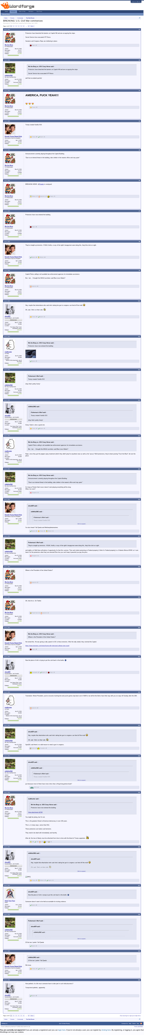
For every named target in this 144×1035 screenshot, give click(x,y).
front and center (17, 82)
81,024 (20, 81)
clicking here (106, 1030)
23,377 (20, 50)
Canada (20, 52)
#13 (139, 400)
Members (31, 11)
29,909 (20, 357)
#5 (139, 150)
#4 (139, 121)
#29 (139, 951)
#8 (139, 241)
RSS (141, 1023)
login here (62, 1030)
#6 (139, 180)
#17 (139, 536)
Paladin (41, 184)
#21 (139, 656)
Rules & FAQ (22, 11)
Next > (32, 26)
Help (130, 1023)
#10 (139, 301)
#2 (139, 60)
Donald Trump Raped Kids (13, 136)
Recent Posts (6, 14)
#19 (139, 597)
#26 (139, 846)
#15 (139, 469)
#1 (139, 29)
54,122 (20, 906)
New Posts (39, 11)
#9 (139, 270)
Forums (13, 11)
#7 (139, 211)
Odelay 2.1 (4, 1023)
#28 (139, 914)
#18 (139, 566)
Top (138, 1023)
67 (28, 26)
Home (6, 11)
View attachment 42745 (35, 812)
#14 (139, 435)
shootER (7, 316)
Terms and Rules (138, 1026)
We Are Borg (27, 23)
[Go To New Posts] (64, 1023)
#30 (139, 980)
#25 (139, 792)
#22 (139, 692)
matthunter (8, 352)
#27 (139, 885)
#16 (139, 499)
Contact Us (125, 1023)
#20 (139, 627)
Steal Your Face (10, 901)
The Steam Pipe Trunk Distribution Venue (16, 327)
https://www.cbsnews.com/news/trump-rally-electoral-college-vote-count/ (47, 645)
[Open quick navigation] (139, 18)
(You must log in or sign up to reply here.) (130, 1015)
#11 (139, 336)
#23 (139, 725)
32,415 (20, 141)
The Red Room (14, 23)
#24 (139, 755)
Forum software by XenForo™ (15, 1026)
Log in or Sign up (136, 1)
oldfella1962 (9, 75)
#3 (139, 90)
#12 (139, 369)
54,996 (20, 324)
